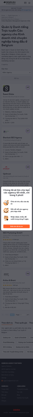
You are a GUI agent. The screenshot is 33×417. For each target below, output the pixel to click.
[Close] (29, 189)
